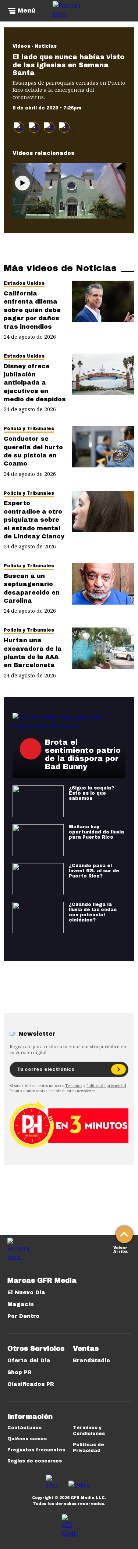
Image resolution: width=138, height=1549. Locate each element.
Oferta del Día (28, 1360)
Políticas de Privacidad (88, 1447)
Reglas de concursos (34, 1461)
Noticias (46, 46)
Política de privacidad (106, 1085)
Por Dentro (23, 1316)
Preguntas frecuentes (36, 1449)
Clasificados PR (30, 1384)
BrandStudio (91, 1360)
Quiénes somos (27, 1438)
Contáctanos (24, 1427)
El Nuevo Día (26, 1292)
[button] (34, 127)
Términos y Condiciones (89, 1430)
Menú (26, 11)
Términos (73, 1085)
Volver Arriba (120, 1249)
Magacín (20, 1304)
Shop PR (19, 1372)
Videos (21, 46)
